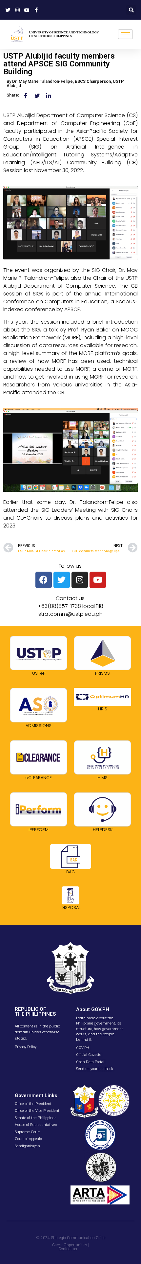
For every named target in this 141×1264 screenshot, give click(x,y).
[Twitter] (61, 580)
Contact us (67, 1249)
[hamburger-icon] (125, 34)
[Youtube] (98, 580)
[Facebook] (43, 580)
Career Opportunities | (70, 1245)
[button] (131, 10)
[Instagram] (79, 580)
